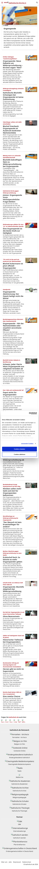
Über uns (4, 862)
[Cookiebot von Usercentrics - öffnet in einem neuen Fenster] (29, 413)
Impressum (17, 862)
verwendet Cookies (27, 443)
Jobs (10, 862)
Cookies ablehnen (19, 454)
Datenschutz (26, 862)
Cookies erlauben (19, 449)
